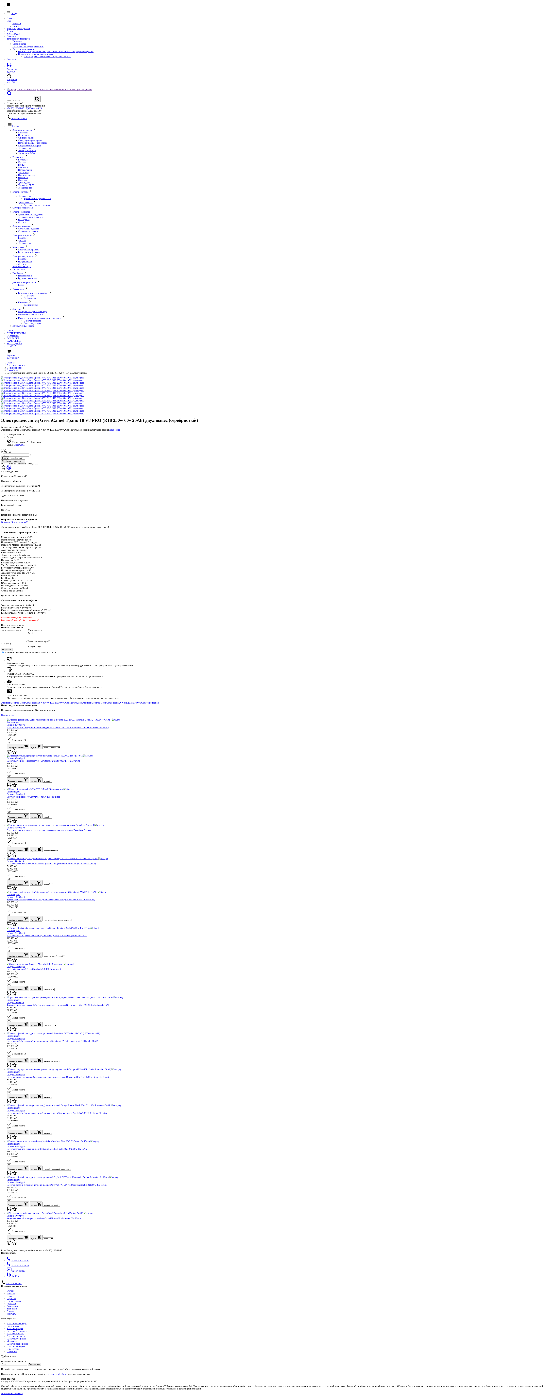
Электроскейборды (21, 266)
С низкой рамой (26, 138)
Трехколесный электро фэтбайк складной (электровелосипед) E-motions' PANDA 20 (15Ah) (51, 899)
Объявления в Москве (12, 1393)
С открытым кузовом (28, 228)
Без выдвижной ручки (29, 252)
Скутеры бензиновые (22, 208)
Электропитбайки (27, 153)
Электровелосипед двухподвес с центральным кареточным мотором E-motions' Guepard (49, 830)
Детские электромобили (24, 282)
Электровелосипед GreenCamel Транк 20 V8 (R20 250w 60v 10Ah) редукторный (120, 703)
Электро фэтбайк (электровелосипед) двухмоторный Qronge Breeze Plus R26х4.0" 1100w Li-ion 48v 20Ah (57, 1113)
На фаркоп (29, 295)
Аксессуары (18, 289)
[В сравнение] (8, 469)
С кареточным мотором (29, 145)
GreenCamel (12, 370)
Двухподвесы (24, 182)
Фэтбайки (23, 167)
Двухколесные (25, 202)
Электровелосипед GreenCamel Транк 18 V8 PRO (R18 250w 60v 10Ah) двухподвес (41, 703)
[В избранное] (3, 469)
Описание (6, 522)
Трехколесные (25, 148)
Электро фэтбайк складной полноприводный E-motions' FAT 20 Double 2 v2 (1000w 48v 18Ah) (52, 1041)
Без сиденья (23, 219)
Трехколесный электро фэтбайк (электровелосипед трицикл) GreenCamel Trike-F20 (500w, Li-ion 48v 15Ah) (58, 1005)
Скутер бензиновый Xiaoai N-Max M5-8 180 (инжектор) (34, 969)
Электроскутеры (20, 192)
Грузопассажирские (27, 278)
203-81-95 (15, 108)
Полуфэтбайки (25, 170)
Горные (21, 165)
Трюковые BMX (26, 185)
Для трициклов (31, 305)
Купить (5, 458)
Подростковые (25, 261)
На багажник (30, 298)
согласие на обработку (57, 1374)
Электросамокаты (21, 212)
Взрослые (22, 159)
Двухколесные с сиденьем (30, 214)
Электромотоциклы (22, 235)
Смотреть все (7, 715)
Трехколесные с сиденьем (30, 217)
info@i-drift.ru (18, 1271)
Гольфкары (18, 273)
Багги (21, 285)
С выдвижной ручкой (28, 249)
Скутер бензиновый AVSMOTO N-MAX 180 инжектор (33, 797)
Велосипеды (18, 157)
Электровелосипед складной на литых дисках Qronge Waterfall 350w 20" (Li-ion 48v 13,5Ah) (51, 863)
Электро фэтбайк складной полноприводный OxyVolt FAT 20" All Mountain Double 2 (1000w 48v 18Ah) (57, 1185)
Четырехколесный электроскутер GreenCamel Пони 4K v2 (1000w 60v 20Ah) (44, 1218)
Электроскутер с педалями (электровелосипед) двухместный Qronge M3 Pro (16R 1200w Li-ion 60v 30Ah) (58, 1077)
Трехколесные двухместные (37, 198)
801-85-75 (33, 108)
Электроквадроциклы (23, 256)
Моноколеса (18, 247)
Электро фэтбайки (27, 150)
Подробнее (114, 430)
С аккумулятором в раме (30, 140)
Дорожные (23, 172)
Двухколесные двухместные (37, 205)
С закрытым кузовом (28, 231)
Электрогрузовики (21, 226)
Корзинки (23, 302)
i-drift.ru (15, 1276)
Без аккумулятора (32, 323)
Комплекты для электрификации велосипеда (40, 318)
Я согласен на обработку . (31, 652)
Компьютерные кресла (23, 326)
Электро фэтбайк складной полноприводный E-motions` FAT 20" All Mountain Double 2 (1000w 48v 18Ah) (58, 727)
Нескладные (24, 135)
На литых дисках (26, 175)
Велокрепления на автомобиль (33, 293)
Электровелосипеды (22, 130)
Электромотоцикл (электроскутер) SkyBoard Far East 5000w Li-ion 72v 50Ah (43, 761)
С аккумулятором (32, 321)
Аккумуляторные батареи (30, 314)
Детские (22, 162)
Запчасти (17, 309)
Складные (23, 132)
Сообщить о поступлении (13, 461)
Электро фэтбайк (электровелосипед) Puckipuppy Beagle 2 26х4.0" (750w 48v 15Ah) (47, 935)
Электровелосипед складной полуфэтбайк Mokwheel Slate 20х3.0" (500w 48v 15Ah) (47, 1149)
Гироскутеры (18, 269)
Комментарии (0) (19, 522)
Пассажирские (25, 275)
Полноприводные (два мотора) (33, 143)
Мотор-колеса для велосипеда (32, 311)
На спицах (23, 177)
